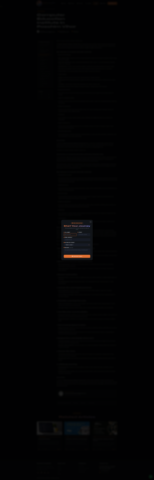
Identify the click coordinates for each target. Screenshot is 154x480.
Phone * (80, 232)
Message (69, 247)
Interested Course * (70, 242)
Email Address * (68, 237)
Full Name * (67, 232)
